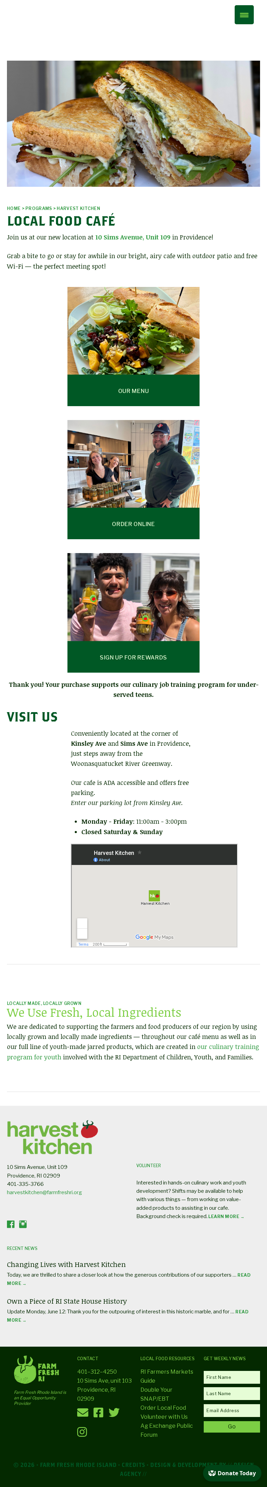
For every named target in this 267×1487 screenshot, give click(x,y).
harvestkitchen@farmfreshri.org (44, 1192)
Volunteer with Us (164, 1417)
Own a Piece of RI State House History (67, 1301)
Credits (133, 1464)
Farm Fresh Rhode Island (47, 26)
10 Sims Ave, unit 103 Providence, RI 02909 (104, 1389)
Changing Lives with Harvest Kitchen (66, 1264)
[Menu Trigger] (244, 14)
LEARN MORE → (226, 1216)
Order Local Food (163, 1408)
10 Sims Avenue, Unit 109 (132, 237)
